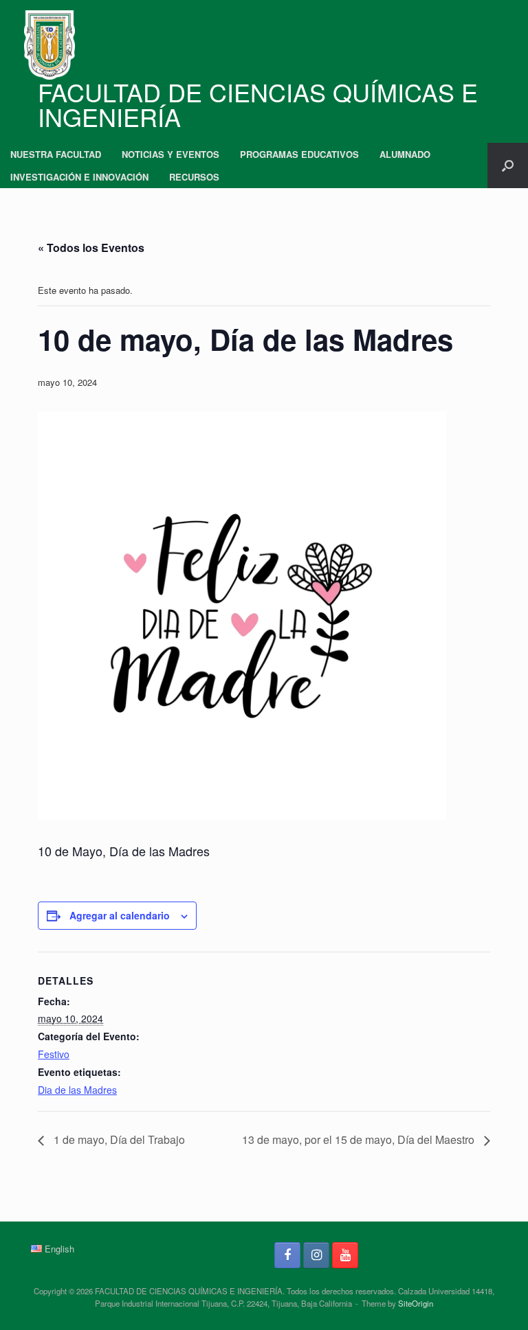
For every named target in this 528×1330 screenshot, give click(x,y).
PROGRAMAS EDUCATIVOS (299, 154)
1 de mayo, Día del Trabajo (118, 1139)
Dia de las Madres (77, 1090)
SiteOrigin (415, 1303)
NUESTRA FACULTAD (55, 154)
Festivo (53, 1054)
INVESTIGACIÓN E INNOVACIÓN (79, 176)
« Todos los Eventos (91, 247)
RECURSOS (194, 176)
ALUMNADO (405, 154)
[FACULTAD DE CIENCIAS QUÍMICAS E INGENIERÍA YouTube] (345, 1255)
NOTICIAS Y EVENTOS (170, 154)
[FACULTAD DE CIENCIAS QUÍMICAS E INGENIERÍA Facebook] (287, 1255)
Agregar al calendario (119, 915)
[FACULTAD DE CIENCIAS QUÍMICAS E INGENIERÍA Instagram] (316, 1255)
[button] (507, 165)
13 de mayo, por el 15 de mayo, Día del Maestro (359, 1139)
